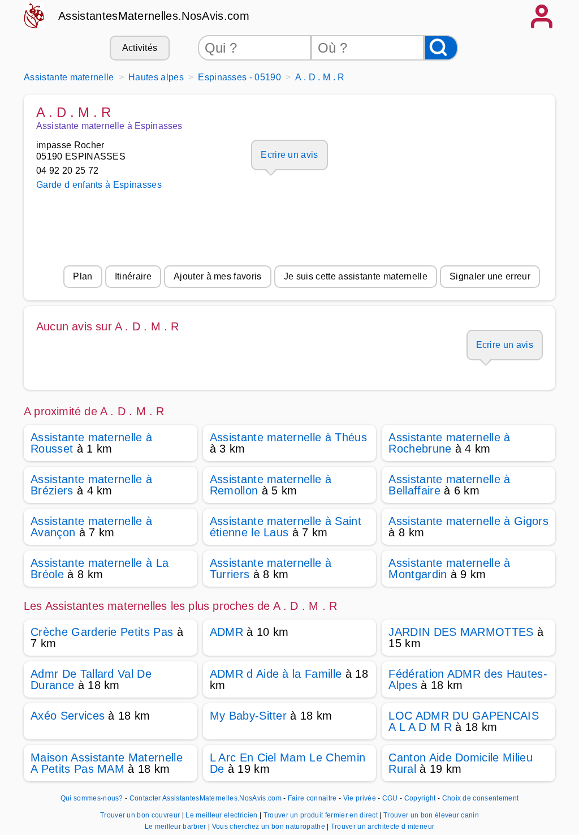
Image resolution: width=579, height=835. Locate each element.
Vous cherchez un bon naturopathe (269, 826)
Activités (140, 48)
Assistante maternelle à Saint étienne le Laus (285, 527)
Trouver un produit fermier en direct (321, 815)
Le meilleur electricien (222, 815)
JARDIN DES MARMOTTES (460, 632)
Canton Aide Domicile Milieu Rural (460, 763)
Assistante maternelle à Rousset (91, 443)
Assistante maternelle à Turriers (270, 568)
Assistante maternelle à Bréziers (91, 485)
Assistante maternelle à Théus (288, 437)
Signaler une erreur (490, 276)
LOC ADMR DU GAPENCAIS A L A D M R (463, 721)
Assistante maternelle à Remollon (270, 485)
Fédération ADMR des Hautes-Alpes (467, 679)
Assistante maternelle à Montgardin (449, 568)
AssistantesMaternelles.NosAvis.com (153, 16)
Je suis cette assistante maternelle (355, 276)
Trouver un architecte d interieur (383, 826)
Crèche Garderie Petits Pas (102, 632)
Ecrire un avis (289, 155)
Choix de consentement (480, 798)
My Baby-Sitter (248, 715)
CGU (390, 798)
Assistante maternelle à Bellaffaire (449, 485)
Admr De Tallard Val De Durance (91, 679)
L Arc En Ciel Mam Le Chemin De (288, 763)
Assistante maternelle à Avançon (91, 527)
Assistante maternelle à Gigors (468, 521)
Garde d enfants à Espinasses (99, 185)
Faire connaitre (312, 798)
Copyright (421, 798)
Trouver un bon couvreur (141, 815)
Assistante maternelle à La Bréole (99, 568)
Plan (82, 276)
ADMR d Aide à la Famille (276, 674)
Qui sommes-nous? (92, 798)
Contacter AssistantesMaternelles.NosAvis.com (205, 798)
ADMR (226, 632)
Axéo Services (68, 715)
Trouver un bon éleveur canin (431, 815)
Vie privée (359, 798)
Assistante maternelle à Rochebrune (449, 443)
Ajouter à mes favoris (218, 276)
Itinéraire (133, 276)
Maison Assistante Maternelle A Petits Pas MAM (107, 763)
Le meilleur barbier (176, 826)
